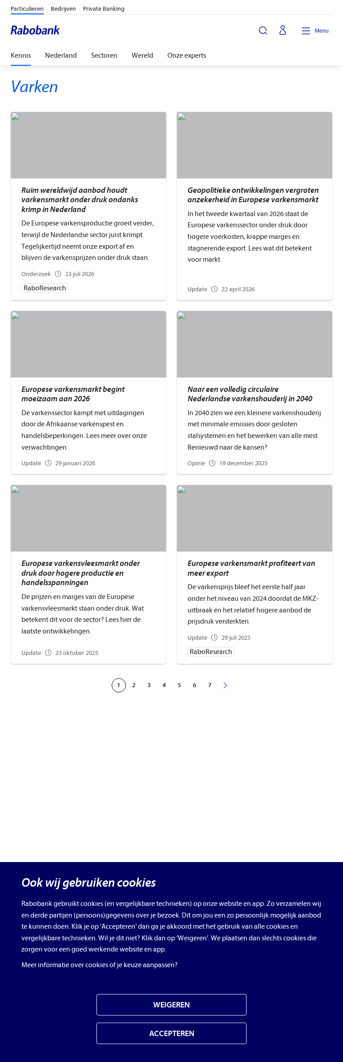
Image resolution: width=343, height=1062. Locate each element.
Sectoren (104, 55)
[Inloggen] (283, 31)
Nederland (61, 55)
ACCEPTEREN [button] (171, 1033)
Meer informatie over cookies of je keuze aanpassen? (99, 965)
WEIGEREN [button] (171, 1005)
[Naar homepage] (35, 31)
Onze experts (186, 55)
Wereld (142, 55)
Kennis (21, 55)
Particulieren (27, 9)
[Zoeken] (263, 30)
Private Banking (104, 9)
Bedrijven (63, 9)
